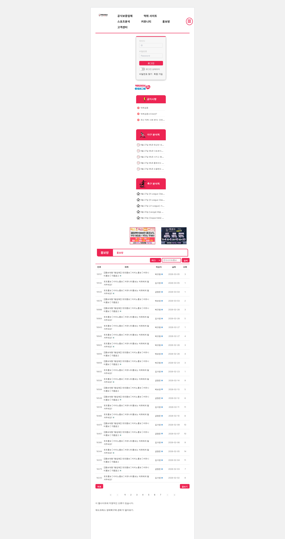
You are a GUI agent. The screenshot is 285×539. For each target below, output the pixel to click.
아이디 (142, 41)
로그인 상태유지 (153, 69)
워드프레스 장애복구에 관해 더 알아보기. (114, 510)
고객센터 (122, 27)
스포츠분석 (123, 21)
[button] (158, 274)
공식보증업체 (125, 16)
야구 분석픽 (153, 134)
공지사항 (151, 98)
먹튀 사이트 (150, 16)
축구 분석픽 (153, 183)
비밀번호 (143, 51)
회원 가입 (158, 74)
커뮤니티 (146, 21)
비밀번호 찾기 (145, 74)
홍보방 (166, 21)
